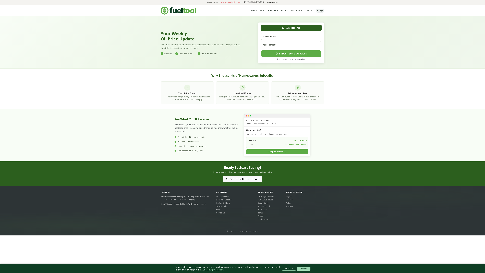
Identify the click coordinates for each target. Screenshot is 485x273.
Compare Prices (222, 196)
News (292, 10)
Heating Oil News (223, 203)
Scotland (289, 200)
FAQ (218, 209)
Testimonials (221, 206)
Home (254, 10)
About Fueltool (264, 206)
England (289, 196)
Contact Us (220, 213)
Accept (304, 268)
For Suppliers (263, 209)
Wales (288, 203)
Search (261, 10)
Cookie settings (264, 219)
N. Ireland (289, 206)
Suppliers (310, 10)
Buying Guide (263, 203)
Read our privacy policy (213, 270)
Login (321, 10)
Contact (300, 10)
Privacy (260, 216)
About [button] (283, 10)
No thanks (289, 268)
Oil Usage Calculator (266, 196)
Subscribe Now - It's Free (244, 179)
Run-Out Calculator (265, 200)
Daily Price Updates (224, 200)
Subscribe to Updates (292, 53)
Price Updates (272, 10)
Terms (260, 213)
